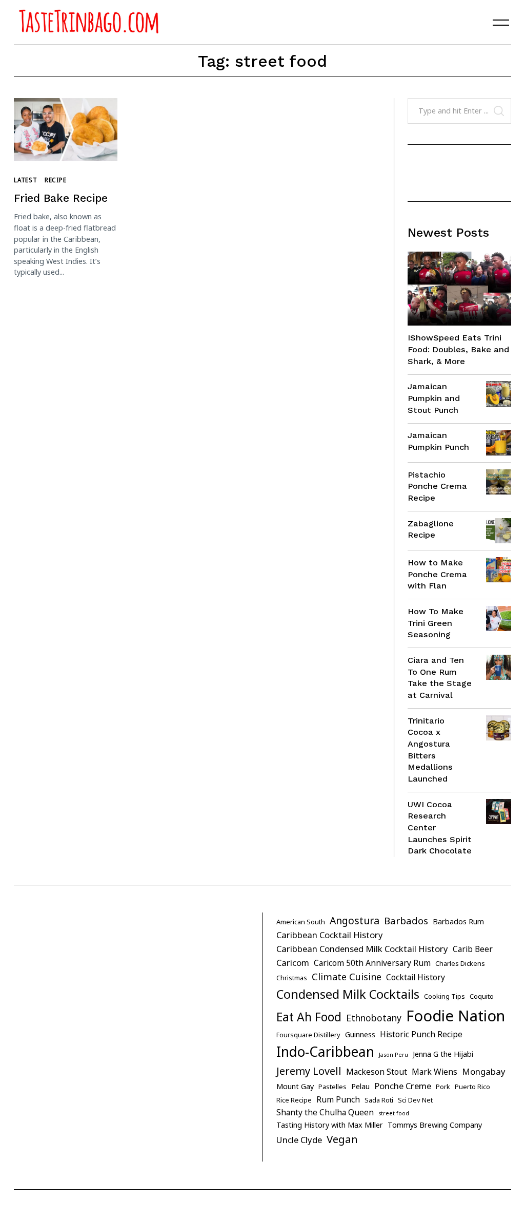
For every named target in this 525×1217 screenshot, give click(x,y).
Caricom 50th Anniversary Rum (372, 962)
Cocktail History (415, 977)
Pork (443, 1086)
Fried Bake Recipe (61, 198)
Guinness (360, 1034)
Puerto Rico (472, 1086)
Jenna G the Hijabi (443, 1054)
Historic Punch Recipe (421, 1034)
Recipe (56, 180)
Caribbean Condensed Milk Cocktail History (362, 949)
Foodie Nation (455, 1015)
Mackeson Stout (376, 1071)
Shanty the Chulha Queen (325, 1112)
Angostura (354, 920)
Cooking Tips (444, 996)
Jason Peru (393, 1054)
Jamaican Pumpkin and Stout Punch (434, 398)
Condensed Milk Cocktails (347, 994)
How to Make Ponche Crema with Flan (437, 574)
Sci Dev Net (415, 1100)
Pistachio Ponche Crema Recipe (437, 486)
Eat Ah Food (308, 1017)
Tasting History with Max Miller (329, 1125)
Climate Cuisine (346, 977)
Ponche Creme (402, 1086)
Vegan (342, 1139)
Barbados (406, 920)
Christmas (291, 977)
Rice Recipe (294, 1100)
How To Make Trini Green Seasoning (435, 622)
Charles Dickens (460, 963)
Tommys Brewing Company (435, 1125)
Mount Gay (295, 1086)
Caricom (292, 962)
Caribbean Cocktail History (329, 935)
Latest (25, 180)
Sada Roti (379, 1100)
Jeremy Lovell (308, 1071)
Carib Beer (473, 949)
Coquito (482, 996)
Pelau (360, 1086)
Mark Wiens (434, 1071)
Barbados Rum (458, 921)
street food (393, 1113)
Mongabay (484, 1071)
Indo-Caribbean (325, 1051)
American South (300, 921)
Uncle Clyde (299, 1140)
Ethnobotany (373, 1018)
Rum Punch (338, 1099)
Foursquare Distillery (308, 1034)
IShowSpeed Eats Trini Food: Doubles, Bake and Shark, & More (458, 349)
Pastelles (332, 1086)
